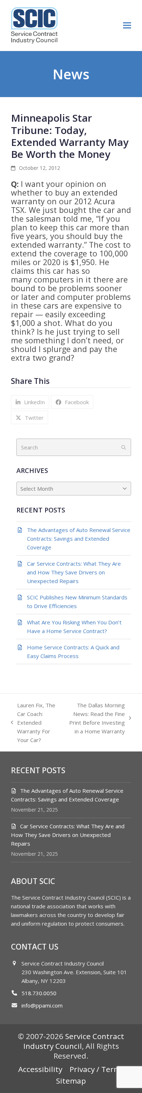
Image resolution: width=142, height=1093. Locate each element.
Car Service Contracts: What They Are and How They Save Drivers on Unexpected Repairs (68, 834)
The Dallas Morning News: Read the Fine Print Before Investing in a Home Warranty (95, 718)
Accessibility (40, 1069)
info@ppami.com (42, 1005)
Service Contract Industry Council (74, 1041)
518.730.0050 (38, 993)
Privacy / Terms (97, 1069)
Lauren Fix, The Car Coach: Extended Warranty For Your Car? (33, 723)
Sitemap (71, 1081)
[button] (127, 25)
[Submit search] (123, 447)
